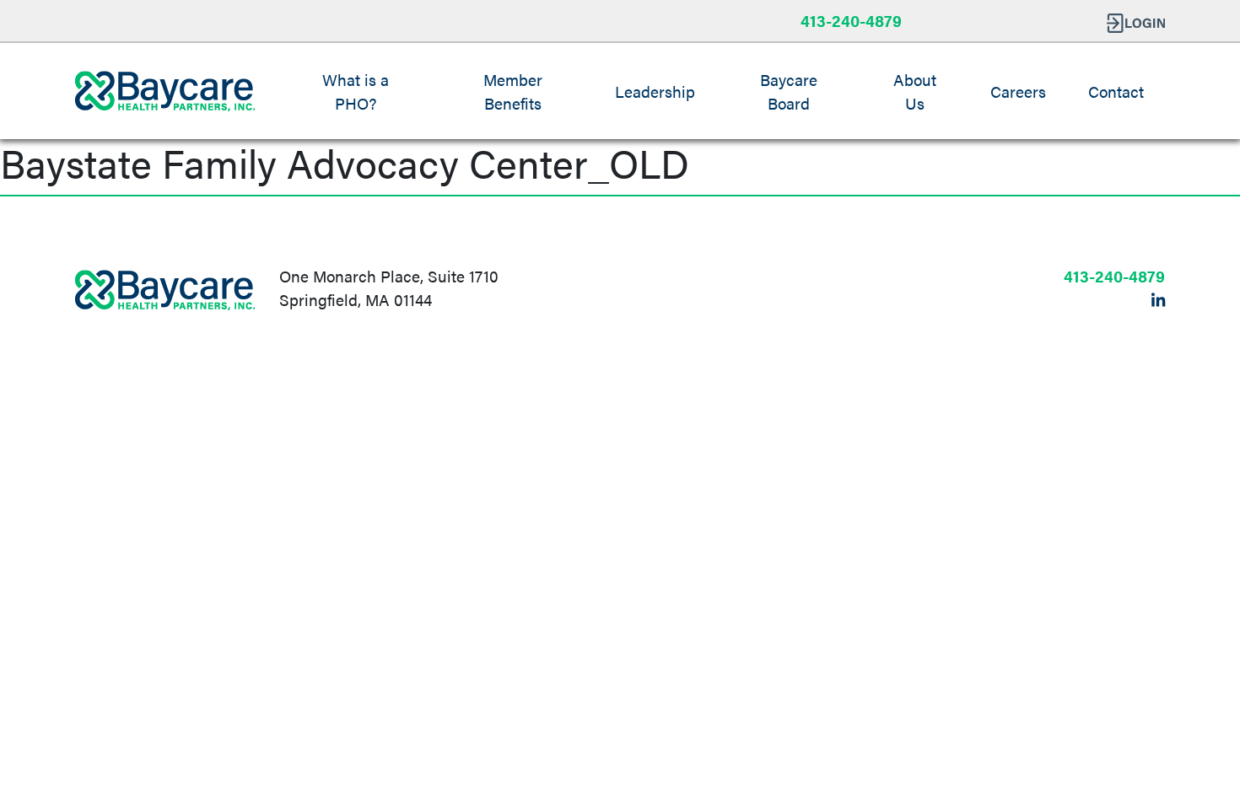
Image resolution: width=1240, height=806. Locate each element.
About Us (914, 91)
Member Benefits (512, 91)
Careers (1018, 91)
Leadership (655, 91)
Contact (1116, 91)
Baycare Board (788, 91)
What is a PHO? (355, 91)
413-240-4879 (851, 20)
